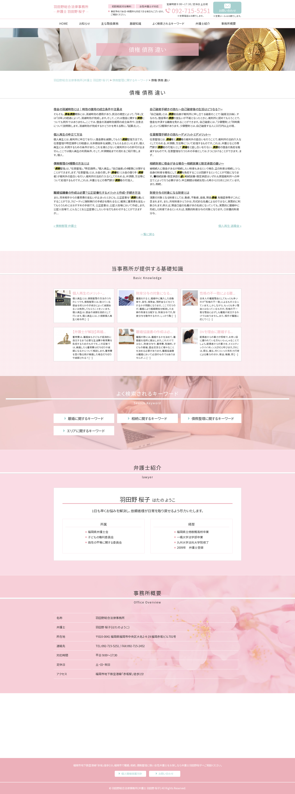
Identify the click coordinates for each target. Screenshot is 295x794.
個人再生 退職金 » (229, 226)
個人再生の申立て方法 (68, 134)
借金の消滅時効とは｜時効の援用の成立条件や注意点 (88, 109)
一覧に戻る (147, 234)
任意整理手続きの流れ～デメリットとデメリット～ (180, 134)
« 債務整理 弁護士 (65, 226)
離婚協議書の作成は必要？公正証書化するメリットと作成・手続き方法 (97, 192)
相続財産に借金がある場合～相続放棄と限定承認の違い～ (187, 163)
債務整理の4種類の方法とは (71, 163)
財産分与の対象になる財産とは (169, 192)
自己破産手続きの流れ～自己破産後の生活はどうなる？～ (186, 109)
